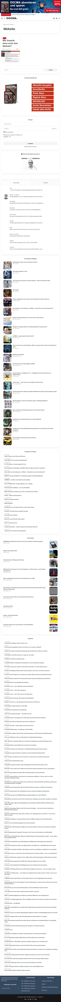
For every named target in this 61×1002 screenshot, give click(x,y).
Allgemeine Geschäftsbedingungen (50, 987)
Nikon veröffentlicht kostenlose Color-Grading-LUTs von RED (19, 578)
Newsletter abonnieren (47, 981)
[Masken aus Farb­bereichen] (53, 554)
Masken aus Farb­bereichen (10, 550)
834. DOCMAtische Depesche (28, 983)
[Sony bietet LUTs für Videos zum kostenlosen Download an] (53, 600)
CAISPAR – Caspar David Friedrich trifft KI (23, 336)
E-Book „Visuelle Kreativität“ (10, 615)
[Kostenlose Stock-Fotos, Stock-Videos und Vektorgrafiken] (53, 628)
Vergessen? (54, 128)
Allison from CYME (14, 234)
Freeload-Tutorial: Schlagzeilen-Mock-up (13, 560)
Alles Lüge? (16, 289)
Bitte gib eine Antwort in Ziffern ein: (12, 135)
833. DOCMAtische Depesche (28, 985)
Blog (4, 38)
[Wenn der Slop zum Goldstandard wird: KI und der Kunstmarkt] (7, 413)
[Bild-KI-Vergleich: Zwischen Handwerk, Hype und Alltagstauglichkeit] (7, 404)
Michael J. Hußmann (14, 194)
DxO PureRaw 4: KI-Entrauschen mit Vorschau (24, 437)
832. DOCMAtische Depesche (28, 988)
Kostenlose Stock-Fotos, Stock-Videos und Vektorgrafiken (18, 624)
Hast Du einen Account (30, 146)
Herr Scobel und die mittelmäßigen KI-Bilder (24, 363)
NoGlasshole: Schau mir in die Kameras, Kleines (25, 262)
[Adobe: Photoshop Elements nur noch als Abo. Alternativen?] (7, 321)
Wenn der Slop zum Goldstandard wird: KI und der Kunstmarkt (28, 410)
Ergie (11, 227)
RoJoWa (11, 221)
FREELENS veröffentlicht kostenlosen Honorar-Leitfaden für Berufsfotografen (23, 541)
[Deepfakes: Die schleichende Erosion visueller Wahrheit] (7, 422)
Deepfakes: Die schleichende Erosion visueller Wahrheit (27, 419)
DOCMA (40, 997)
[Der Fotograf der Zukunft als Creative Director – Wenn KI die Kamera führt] (7, 284)
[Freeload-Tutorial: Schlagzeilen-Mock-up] (53, 563)
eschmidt (12, 247)
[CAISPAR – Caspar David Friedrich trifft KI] (7, 339)
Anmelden (30, 143)
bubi (11, 188)
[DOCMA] (11, 18)
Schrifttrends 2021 (8, 606)
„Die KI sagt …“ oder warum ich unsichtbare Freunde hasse (28, 382)
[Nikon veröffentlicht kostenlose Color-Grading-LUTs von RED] (53, 582)
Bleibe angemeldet (8, 132)
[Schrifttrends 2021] (53, 609)
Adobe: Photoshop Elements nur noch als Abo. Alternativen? (28, 317)
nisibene (12, 240)
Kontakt (43, 984)
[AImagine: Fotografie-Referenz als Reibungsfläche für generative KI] (7, 330)
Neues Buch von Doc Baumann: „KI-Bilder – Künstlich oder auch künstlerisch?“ (33, 308)
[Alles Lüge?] (7, 293)
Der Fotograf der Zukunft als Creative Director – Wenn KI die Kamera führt (31, 280)
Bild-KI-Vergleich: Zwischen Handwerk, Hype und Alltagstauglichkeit (30, 400)
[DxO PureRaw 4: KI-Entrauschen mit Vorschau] (7, 441)
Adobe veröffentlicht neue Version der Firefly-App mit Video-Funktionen (31, 299)
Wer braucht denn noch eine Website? (10, 43)
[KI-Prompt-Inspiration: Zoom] (7, 275)
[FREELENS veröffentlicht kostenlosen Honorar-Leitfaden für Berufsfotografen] (53, 545)
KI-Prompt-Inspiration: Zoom (20, 271)
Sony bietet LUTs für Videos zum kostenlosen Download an (18, 596)
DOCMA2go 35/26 (25, 990)
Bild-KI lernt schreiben (18, 354)
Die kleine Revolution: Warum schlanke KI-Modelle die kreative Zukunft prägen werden (35, 391)
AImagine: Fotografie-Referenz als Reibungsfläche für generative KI (30, 326)
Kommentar (16, 182)
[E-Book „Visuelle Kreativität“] (53, 619)
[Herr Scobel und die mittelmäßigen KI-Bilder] (7, 367)
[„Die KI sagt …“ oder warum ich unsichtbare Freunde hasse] (7, 385)
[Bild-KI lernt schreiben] (7, 358)
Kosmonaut (12, 208)
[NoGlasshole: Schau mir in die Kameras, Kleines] (7, 265)
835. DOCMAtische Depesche (28, 981)
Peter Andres (13, 214)
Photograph (12, 201)
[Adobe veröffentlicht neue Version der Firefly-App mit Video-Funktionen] (7, 302)
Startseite (6, 24)
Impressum (44, 990)
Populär (46, 182)
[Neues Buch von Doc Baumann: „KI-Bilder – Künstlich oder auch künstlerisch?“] (7, 312)
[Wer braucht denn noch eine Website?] (10, 56)
